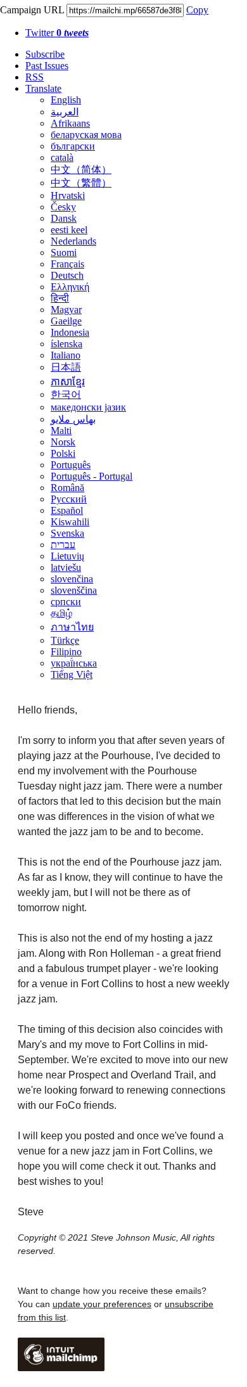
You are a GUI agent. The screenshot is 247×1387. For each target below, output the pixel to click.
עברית (63, 544)
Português (71, 464)
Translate (43, 88)
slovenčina (72, 578)
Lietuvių (67, 556)
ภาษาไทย (72, 627)
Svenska (67, 533)
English (66, 99)
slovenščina (74, 590)
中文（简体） (81, 169)
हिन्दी (60, 298)
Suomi (64, 252)
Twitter (57, 32)
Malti (61, 430)
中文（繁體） (81, 182)
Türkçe (65, 640)
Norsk (63, 442)
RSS (34, 77)
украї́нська (74, 663)
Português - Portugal (91, 476)
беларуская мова (86, 134)
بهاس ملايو (73, 419)
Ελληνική (70, 286)
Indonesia (70, 332)
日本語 (66, 367)
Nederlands (73, 241)
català (62, 157)
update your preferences (102, 1304)
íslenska (66, 343)
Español (67, 510)
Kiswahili (70, 521)
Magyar (66, 309)
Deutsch (67, 275)
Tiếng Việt (71, 674)
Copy (197, 9)
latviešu (66, 567)
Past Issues (46, 65)
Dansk (64, 218)
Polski (63, 453)
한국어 (66, 394)
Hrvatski (68, 195)
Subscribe (45, 54)
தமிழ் (61, 613)
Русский (69, 499)
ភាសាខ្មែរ (68, 381)
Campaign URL (32, 9)
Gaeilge (66, 321)
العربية (65, 111)
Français (67, 264)
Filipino (66, 651)
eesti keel (69, 229)
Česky (63, 206)
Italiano (65, 355)
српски (66, 601)
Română (67, 487)
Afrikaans (70, 123)
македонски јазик (88, 407)
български (73, 146)
